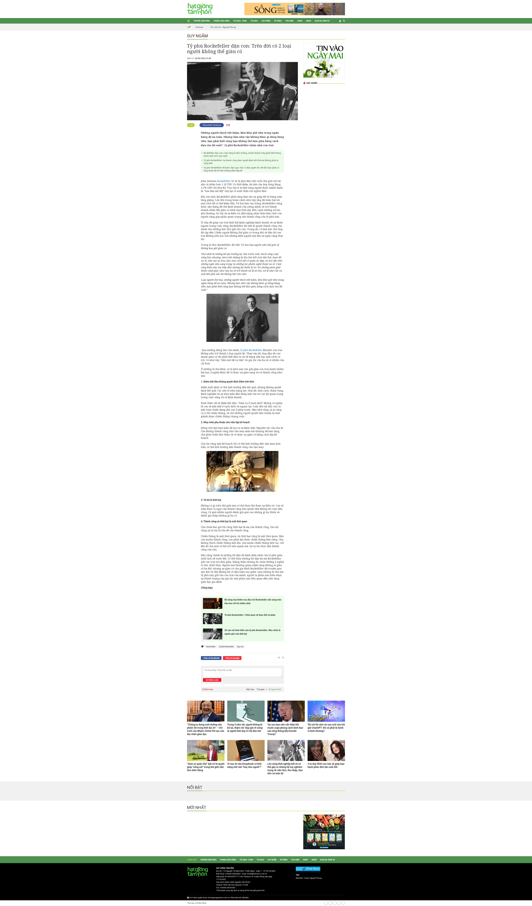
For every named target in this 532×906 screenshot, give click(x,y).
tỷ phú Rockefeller (251, 350)
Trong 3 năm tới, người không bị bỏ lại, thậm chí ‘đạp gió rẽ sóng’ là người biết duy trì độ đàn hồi (245, 727)
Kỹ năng (278, 21)
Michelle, (300, 878)
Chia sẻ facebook (211, 658)
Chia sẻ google (232, 658)
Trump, (307, 878)
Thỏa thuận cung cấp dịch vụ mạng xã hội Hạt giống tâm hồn (240, 890)
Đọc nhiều (311, 83)
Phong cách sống (221, 21)
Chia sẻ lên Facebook (211, 125)
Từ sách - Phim (240, 21)
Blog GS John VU (322, 21)
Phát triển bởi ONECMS (240, 898)
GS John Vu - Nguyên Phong (223, 27)
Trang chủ (188, 21)
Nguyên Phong (316, 878)
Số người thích (275, 689)
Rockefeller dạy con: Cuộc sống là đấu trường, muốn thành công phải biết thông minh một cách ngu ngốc (242, 154)
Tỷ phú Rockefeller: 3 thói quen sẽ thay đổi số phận (249, 615)
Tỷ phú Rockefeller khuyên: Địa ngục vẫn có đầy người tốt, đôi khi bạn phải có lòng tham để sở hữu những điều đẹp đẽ (241, 169)
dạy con (240, 647)
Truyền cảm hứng (202, 21)
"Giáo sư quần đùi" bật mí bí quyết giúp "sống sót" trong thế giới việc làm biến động (205, 767)
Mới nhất (196, 807)
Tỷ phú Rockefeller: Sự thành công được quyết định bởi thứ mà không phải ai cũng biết (241, 161)
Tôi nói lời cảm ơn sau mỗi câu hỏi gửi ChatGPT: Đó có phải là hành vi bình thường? (326, 727)
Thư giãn (289, 21)
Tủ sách (254, 21)
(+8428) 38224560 (227, 888)
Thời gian (260, 689)
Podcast (199, 27)
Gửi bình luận (212, 680)
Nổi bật (194, 787)
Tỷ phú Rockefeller (226, 647)
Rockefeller (224, 181)
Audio (308, 21)
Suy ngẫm (266, 21)
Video (299, 21)
